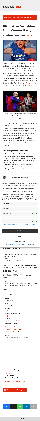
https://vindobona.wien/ (12, 321)
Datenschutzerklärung (21, 244)
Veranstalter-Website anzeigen (14, 329)
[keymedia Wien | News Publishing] (16, 6)
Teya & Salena (30, 83)
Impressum (31, 244)
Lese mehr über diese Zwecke (29, 225)
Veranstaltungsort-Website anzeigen (15, 381)
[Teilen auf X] (13, 406)
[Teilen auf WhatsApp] (20, 406)
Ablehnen (20, 236)
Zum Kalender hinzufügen (15, 390)
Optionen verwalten (20, 241)
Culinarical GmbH (10, 327)
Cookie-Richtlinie (10, 244)
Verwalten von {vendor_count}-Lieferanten (11, 225)
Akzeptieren (20, 231)
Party (6, 316)
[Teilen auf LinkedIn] (26, 406)
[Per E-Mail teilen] (33, 406)
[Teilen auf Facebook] (6, 406)
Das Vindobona (9, 373)
